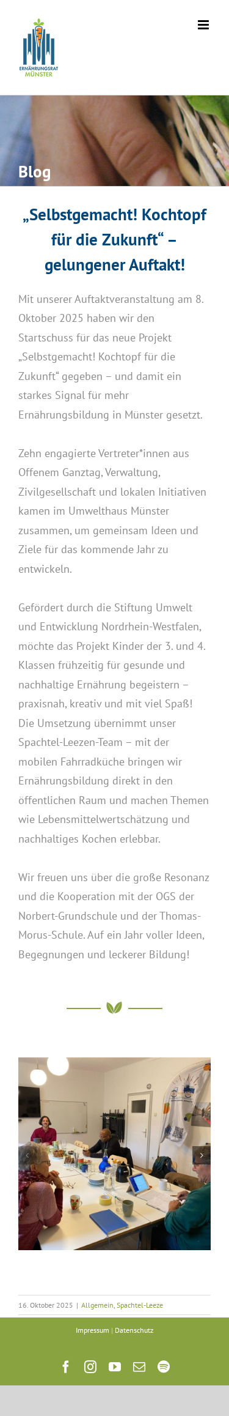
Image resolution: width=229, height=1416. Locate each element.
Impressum (92, 1330)
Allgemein (97, 1305)
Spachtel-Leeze (140, 1305)
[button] (27, 1155)
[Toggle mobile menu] (204, 24)
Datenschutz (134, 1330)
